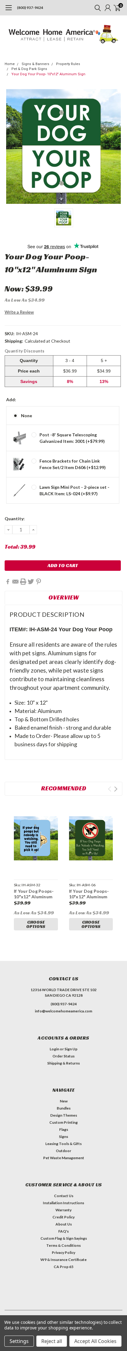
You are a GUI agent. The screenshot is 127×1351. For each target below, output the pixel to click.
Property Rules (68, 64)
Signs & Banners (35, 64)
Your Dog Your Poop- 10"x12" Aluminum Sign (48, 74)
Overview (63, 597)
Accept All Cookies (95, 1341)
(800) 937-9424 (30, 7)
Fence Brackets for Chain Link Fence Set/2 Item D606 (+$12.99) (72, 464)
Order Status (63, 1056)
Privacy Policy (63, 1252)
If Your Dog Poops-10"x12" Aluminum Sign (89, 896)
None (26, 415)
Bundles (64, 1108)
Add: (11, 399)
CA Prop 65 (63, 1266)
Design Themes (63, 1115)
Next (116, 789)
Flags (63, 1129)
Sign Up (70, 1049)
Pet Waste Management (63, 1157)
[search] (96, 7)
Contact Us (63, 1195)
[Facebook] (8, 582)
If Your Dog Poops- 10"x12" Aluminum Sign (34, 896)
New (64, 1101)
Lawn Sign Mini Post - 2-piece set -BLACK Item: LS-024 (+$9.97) (74, 490)
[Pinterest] (38, 582)
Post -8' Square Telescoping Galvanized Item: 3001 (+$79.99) (72, 438)
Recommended (63, 788)
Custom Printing (63, 1122)
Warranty (63, 1210)
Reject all (51, 1341)
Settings (19, 1341)
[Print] (23, 582)
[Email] (15, 582)
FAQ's (63, 1231)
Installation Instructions (63, 1203)
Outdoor (63, 1150)
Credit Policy (63, 1217)
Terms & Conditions (63, 1245)
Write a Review (19, 312)
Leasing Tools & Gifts (63, 1143)
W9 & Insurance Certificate (63, 1259)
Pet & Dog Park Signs (29, 69)
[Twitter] (31, 582)
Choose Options (35, 924)
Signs (63, 1136)
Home (10, 64)
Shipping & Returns (63, 1063)
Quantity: (15, 518)
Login (54, 1049)
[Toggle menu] (8, 11)
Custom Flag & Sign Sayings (63, 1238)
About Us (63, 1224)
